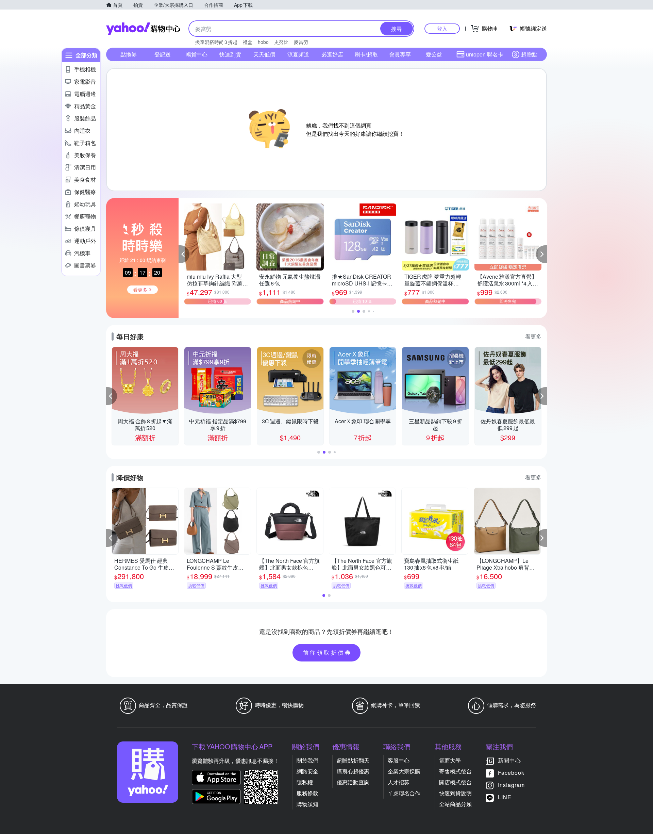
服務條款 (307, 793)
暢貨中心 (196, 54)
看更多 (533, 336)
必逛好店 (332, 54)
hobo (263, 41)
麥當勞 (301, 41)
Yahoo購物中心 (143, 28)
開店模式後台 (455, 782)
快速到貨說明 (455, 793)
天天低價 (264, 54)
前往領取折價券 (327, 652)
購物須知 (307, 804)
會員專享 (400, 54)
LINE (505, 797)
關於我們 (307, 760)
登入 (442, 28)
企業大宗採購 (404, 771)
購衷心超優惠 (353, 771)
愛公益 (434, 54)
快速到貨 (230, 54)
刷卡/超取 (366, 54)
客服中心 (398, 760)
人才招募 (398, 782)
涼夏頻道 (298, 54)
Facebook (511, 772)
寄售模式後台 (455, 771)
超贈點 (529, 54)
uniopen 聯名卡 (484, 54)
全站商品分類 (455, 804)
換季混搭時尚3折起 (216, 41)
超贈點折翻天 (353, 760)
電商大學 (450, 760)
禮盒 (247, 41)
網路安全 (307, 771)
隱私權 (305, 782)
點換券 (128, 54)
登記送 (162, 54)
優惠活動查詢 (353, 782)
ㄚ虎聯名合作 (404, 793)
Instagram (511, 785)
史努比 (281, 41)
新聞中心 (509, 760)
